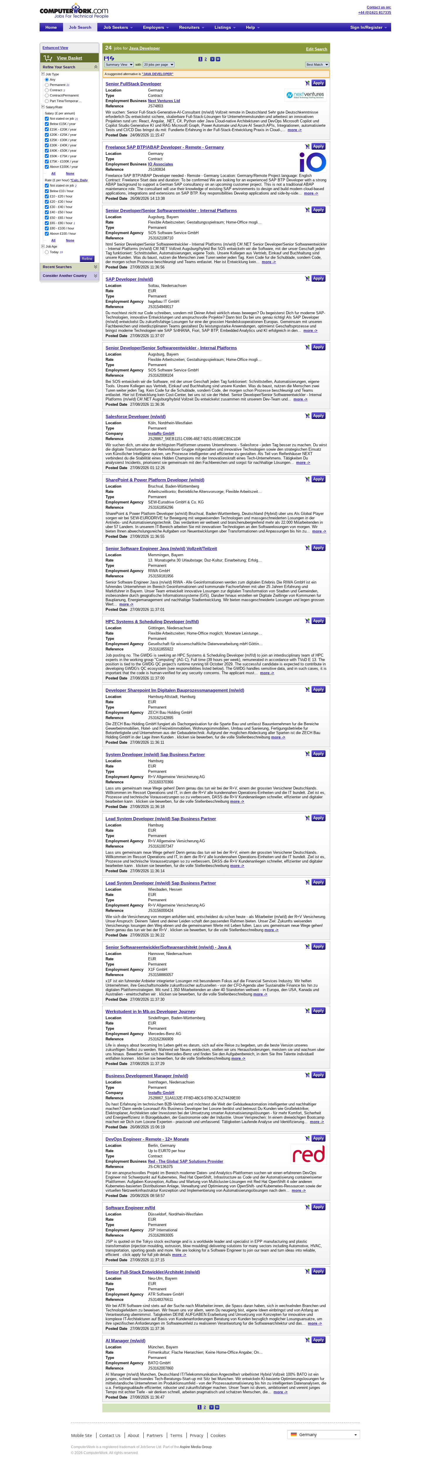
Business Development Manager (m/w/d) (147, 1075)
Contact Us (110, 1435)
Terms (176, 1435)
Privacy (196, 1435)
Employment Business (126, 101)
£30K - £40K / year (63, 145)
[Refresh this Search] (112, 59)
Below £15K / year (63, 124)
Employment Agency (124, 233)
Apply (318, 83)
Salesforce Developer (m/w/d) (136, 416)
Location (113, 90)
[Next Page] (212, 59)
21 (68, 85)
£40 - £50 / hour (61, 212)
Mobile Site (81, 1435)
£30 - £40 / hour (61, 207)
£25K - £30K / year (63, 140)
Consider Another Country (65, 276)
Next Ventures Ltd (164, 101)
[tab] (69, 67)
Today (54, 252)
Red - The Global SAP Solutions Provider (185, 1161)
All (53, 173)
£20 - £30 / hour (61, 201)
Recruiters (189, 27)
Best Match (315, 64)
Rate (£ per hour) (66, 180)
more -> (295, 130)
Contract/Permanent (64, 95)
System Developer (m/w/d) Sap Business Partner (155, 754)
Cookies (218, 1435)
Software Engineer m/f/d (130, 1207)
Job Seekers (115, 27)
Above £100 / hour (63, 233)
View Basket (69, 57)
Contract (56, 90)
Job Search (80, 27)
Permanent (57, 85)
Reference (114, 106)
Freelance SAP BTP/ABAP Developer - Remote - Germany (165, 147)
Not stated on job (62, 118)
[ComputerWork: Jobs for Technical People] (74, 4)
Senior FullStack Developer (133, 83)
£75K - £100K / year (64, 161)
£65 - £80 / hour (61, 223)
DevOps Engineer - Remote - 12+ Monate (147, 1139)
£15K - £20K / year (63, 129)
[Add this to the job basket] (307, 83)
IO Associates (160, 164)
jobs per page (156, 64)
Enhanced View (55, 48)
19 (61, 252)
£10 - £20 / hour (61, 196)
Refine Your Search (59, 67)
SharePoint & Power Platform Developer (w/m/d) (155, 479)
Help (250, 27)
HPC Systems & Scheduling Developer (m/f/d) (152, 621)
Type (110, 95)
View (116, 64)
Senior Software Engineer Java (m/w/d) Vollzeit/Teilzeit (161, 548)
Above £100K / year (64, 166)
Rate (109, 222)
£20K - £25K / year (63, 134)
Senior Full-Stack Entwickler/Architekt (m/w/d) (153, 1271)
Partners (155, 1435)
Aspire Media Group (196, 1447)
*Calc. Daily (79, 180)
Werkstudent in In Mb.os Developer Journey (150, 1011)
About (133, 1435)
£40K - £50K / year (63, 150)
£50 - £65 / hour (61, 217)
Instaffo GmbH (161, 433)
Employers (153, 27)
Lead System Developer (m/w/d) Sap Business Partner (161, 818)
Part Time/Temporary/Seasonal (66, 101)
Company (114, 433)
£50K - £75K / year (63, 156)
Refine (87, 259)
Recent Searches (57, 267)
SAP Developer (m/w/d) (129, 279)
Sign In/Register (366, 27)
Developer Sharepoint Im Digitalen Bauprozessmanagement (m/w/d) (175, 690)
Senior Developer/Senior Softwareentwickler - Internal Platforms (171, 210)
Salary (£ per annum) (60, 113)
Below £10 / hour (62, 191)
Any (52, 79)
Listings (223, 27)
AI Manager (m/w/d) (125, 1340)
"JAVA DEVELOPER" (157, 74)
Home (51, 27)
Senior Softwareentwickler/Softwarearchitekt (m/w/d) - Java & (168, 947)
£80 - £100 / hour (62, 228)
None (70, 173)
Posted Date (116, 135)
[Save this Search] (107, 59)
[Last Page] (218, 59)
